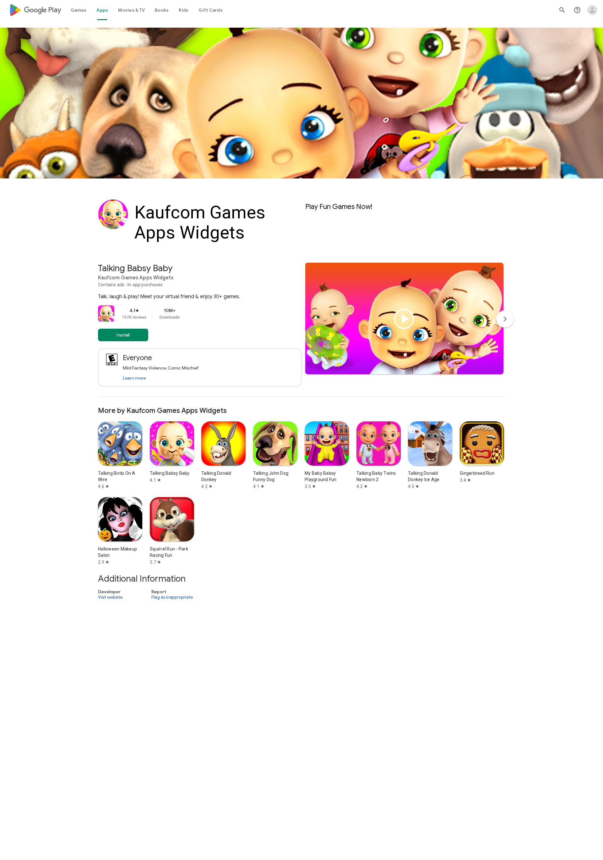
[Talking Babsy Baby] (301, 330)
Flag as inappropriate (172, 597)
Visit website (110, 597)
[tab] (78, 10)
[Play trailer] (404, 319)
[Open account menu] (592, 10)
